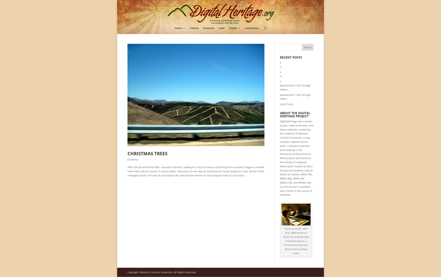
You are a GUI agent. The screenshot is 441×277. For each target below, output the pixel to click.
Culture (194, 28)
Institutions (252, 28)
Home (178, 28)
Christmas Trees (147, 153)
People (233, 28)
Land (221, 28)
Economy (208, 28)
